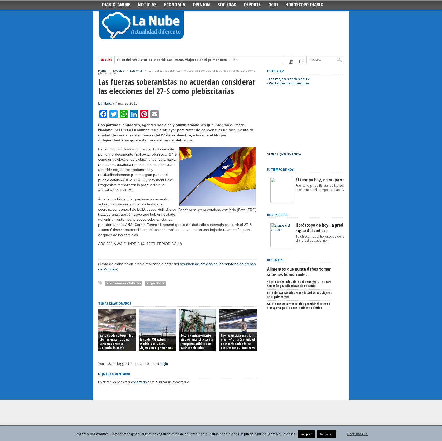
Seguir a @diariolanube (284, 154)
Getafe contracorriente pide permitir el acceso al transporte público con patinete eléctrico (196, 341)
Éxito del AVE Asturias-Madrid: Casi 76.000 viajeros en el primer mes (172, 59)
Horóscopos (277, 214)
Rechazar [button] (326, 434)
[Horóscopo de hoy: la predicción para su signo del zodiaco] (281, 246)
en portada (155, 283)
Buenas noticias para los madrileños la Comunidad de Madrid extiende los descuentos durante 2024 (238, 341)
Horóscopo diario (304, 4)
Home (102, 70)
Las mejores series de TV (289, 79)
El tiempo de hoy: (280, 169)
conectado (139, 382)
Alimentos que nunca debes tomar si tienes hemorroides (299, 271)
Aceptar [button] (306, 434)
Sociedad (227, 4)
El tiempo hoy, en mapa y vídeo (324, 179)
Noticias (147, 4)
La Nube (105, 103)
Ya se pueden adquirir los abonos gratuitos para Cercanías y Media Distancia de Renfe (116, 341)
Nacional (136, 70)
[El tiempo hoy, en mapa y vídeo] (281, 201)
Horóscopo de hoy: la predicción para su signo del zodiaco (332, 227)
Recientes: (275, 260)
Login (164, 363)
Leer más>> (357, 434)
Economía (174, 4)
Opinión (201, 4)
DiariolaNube (116, 4)
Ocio (273, 4)
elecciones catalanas (123, 283)
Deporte (252, 4)
